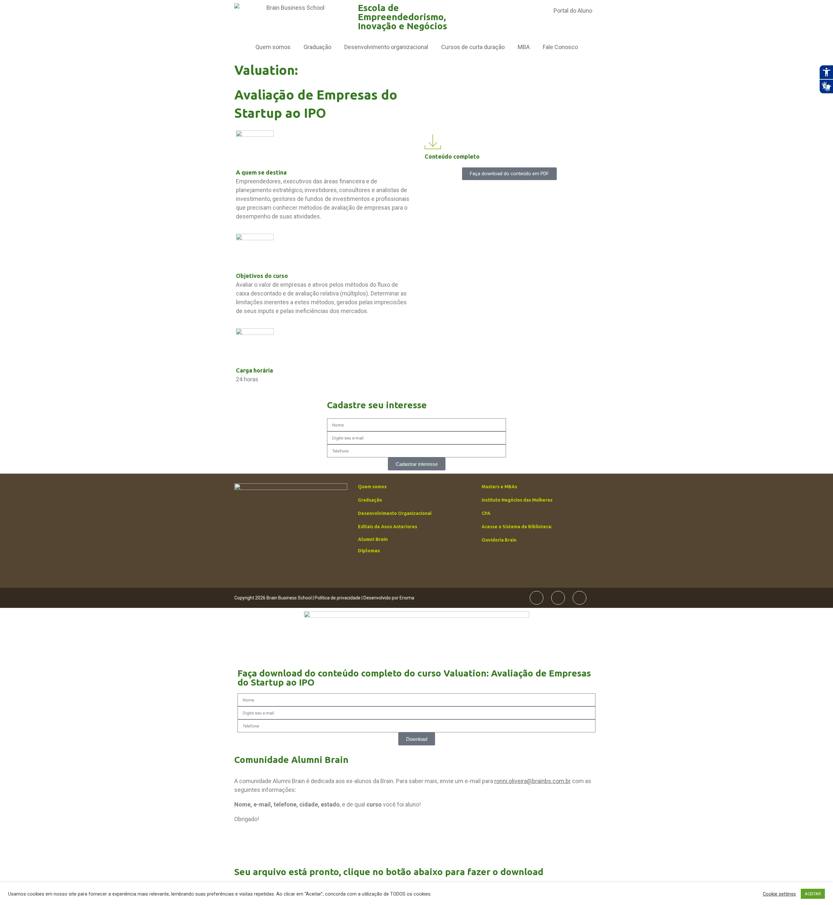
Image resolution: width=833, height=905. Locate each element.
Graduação (317, 47)
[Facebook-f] (536, 598)
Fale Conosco (560, 47)
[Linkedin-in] (579, 598)
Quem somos (273, 47)
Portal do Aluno (572, 10)
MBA (524, 47)
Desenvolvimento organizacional (386, 47)
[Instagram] (558, 598)
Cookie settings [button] (779, 894)
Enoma (407, 597)
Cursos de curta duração (473, 47)
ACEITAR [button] (813, 893)
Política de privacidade (338, 597)
